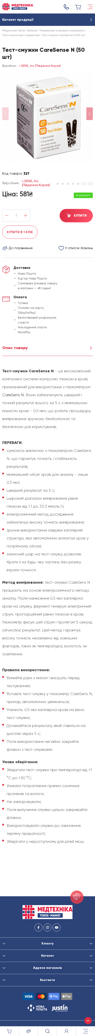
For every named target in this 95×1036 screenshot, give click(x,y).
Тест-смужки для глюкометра (21, 35)
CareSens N (13, 395)
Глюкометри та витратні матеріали (62, 30)
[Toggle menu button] (90, 7)
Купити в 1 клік (20, 232)
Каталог (32, 30)
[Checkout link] (78, 7)
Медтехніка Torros (13, 30)
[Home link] (17, 6)
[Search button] (47, 1031)
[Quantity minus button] (6, 215)
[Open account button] (66, 1031)
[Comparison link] (28, 1031)
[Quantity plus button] (25, 215)
